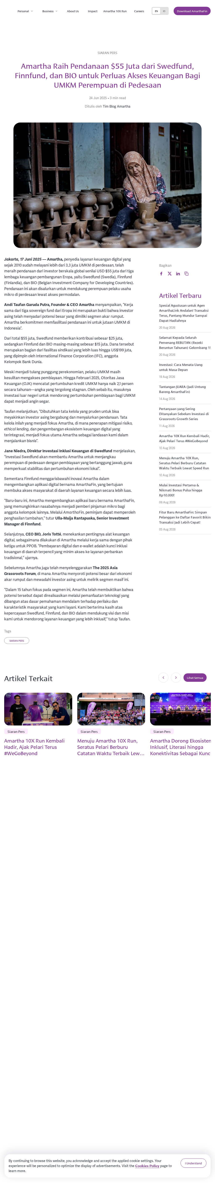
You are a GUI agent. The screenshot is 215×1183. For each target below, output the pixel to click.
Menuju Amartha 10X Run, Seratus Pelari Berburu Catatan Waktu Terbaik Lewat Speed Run (184, 462)
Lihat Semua (195, 677)
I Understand (193, 1163)
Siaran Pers (107, 52)
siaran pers (16, 640)
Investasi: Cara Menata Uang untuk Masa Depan (180, 367)
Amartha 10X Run (115, 11)
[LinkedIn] (178, 274)
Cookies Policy (147, 1165)
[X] (170, 274)
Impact (92, 11)
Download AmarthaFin (192, 11)
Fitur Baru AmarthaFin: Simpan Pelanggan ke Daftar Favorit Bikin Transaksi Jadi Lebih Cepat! (185, 516)
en (156, 11)
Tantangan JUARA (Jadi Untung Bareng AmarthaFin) (182, 389)
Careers (139, 11)
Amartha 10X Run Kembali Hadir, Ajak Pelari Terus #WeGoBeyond (184, 438)
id (164, 11)
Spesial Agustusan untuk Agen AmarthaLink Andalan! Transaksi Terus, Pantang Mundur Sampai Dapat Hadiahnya (184, 313)
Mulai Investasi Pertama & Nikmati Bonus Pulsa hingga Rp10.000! (180, 489)
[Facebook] (161, 274)
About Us (73, 11)
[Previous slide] (163, 678)
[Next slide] (176, 678)
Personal (23, 11)
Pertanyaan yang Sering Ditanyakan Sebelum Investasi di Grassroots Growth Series (184, 413)
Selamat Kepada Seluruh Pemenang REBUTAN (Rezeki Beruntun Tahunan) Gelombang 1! (185, 342)
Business (48, 11)
